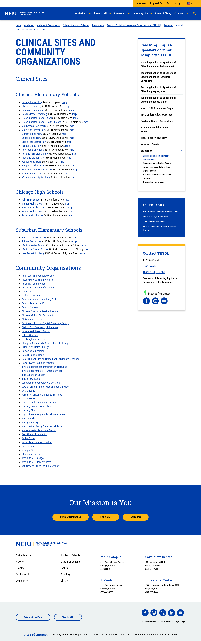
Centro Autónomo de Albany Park (39, 299)
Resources (168, 25)
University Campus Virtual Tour (109, 634)
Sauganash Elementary (34, 165)
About (181, 13)
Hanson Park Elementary (35, 114)
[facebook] (146, 300)
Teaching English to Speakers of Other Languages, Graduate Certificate (158, 76)
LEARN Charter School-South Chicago (41, 121)
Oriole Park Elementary (34, 141)
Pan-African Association (34, 434)
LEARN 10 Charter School (35, 249)
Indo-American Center (33, 374)
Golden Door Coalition (33, 351)
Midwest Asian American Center (39, 430)
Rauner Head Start (31, 161)
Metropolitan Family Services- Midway (42, 426)
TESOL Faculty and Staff (154, 137)
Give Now (141, 3)
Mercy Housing (30, 422)
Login (183, 621)
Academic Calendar (70, 555)
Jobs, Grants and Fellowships (156, 167)
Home (18, 25)
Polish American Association (37, 442)
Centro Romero (30, 307)
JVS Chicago (28, 390)
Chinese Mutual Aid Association (38, 315)
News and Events (150, 144)
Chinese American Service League (40, 311)
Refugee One (28, 450)
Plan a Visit (105, 517)
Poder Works (28, 438)
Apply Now (135, 517)
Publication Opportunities (154, 182)
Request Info (156, 3)
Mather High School (32, 203)
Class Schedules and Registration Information (152, 634)
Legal (177, 621)
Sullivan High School (32, 215)
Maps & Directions (70, 561)
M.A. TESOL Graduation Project (157, 108)
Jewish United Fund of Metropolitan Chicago (45, 386)
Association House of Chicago (38, 287)
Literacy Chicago (30, 410)
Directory (65, 574)
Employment (22, 574)
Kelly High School (31, 199)
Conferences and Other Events (157, 163)
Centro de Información (33, 303)
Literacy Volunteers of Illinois (37, 406)
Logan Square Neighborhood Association (43, 414)
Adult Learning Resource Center (38, 275)
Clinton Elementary (32, 106)
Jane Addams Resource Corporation (41, 382)
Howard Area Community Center (38, 362)
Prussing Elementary (33, 157)
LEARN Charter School (33, 245)
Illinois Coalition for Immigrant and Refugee (44, 366)
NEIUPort (20, 561)
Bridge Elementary (31, 137)
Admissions (81, 13)
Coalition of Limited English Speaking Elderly (45, 323)
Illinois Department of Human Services (42, 370)
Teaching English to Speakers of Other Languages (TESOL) (134, 25)
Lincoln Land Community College (39, 402)
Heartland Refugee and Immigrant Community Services (50, 358)
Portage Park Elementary (35, 153)
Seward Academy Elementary (37, 169)
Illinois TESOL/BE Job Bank (155, 216)
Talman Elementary (31, 173)
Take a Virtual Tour (33, 617)
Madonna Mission (31, 418)
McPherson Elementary (34, 125)
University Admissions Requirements (70, 634)
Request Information (70, 517)
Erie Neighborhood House (35, 339)
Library (64, 580)
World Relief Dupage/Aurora (36, 461)
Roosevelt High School (34, 207)
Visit (169, 3)
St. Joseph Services (32, 454)
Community (22, 580)
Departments (98, 25)
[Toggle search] (194, 13)
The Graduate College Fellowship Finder (161, 211)
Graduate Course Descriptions (157, 121)
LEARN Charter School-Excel (37, 118)
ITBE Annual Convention (154, 221)
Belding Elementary (32, 102)
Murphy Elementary (32, 133)
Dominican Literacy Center (36, 331)
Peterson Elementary (33, 149)
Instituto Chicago (31, 378)
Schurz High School (32, 211)
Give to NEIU (68, 617)
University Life (140, 13)
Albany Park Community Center (38, 279)
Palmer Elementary (31, 145)
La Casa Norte (29, 398)
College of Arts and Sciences (76, 25)
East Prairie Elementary (34, 237)
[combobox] (190, 3)
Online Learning (24, 555)
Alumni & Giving (163, 13)
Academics (120, 13)
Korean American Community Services (42, 394)
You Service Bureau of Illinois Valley (41, 465)
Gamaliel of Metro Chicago (35, 347)
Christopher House (32, 319)
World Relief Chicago (33, 458)
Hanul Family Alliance (33, 354)
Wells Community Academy (36, 177)
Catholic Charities (31, 295)
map (64, 102)
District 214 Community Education (40, 327)
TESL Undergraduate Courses (156, 114)
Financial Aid (100, 13)
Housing (20, 568)
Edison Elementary (31, 241)
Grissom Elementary (32, 110)
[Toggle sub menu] (181, 150)
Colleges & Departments (48, 25)
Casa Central (28, 291)
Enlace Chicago (30, 335)
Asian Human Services (33, 283)
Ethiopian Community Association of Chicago (45, 343)
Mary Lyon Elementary (33, 129)
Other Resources (151, 170)
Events (64, 568)
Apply (177, 3)
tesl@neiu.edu (149, 266)
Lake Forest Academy (33, 253)
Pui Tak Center (29, 446)
